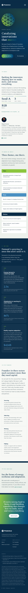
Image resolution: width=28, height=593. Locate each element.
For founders (16, 542)
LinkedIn (5, 138)
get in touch (18, 487)
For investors (20, 56)
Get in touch (14, 515)
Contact (15, 546)
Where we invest (6, 544)
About (3, 542)
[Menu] (25, 5)
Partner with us (7, 56)
